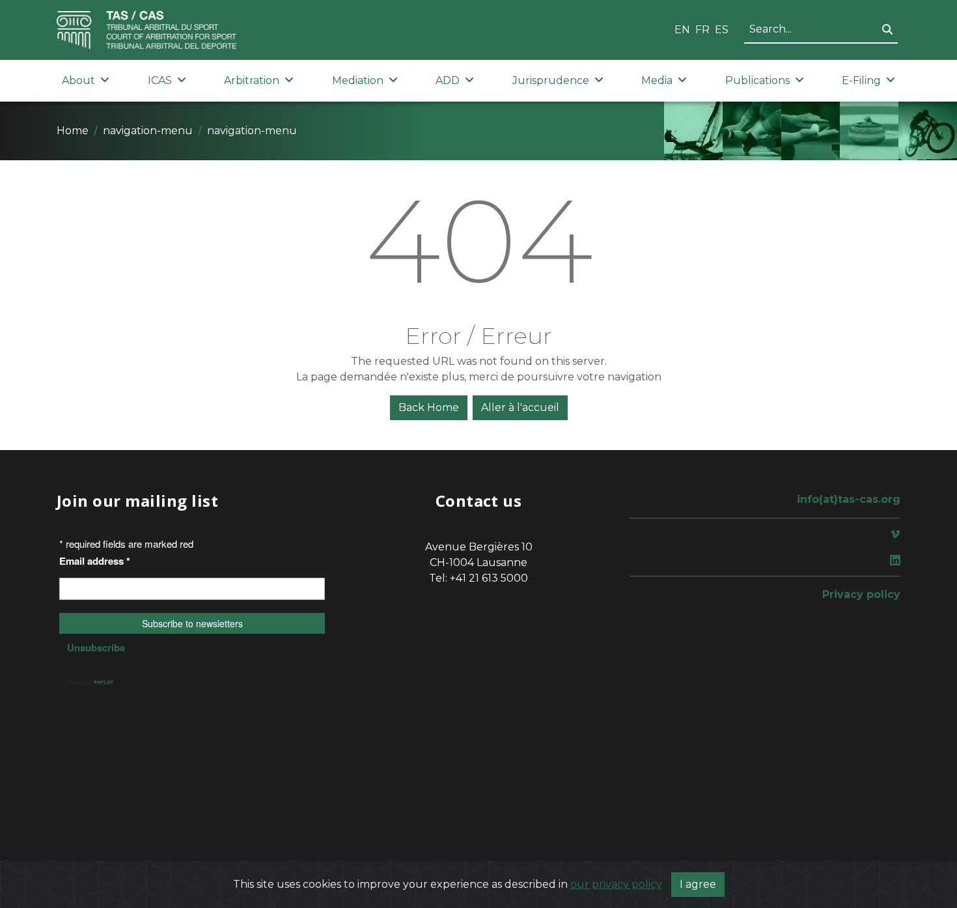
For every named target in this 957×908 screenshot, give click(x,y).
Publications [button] (757, 80)
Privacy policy (861, 594)
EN (682, 29)
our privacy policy (616, 884)
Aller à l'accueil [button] (520, 407)
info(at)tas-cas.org (848, 499)
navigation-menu (148, 130)
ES (721, 29)
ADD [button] (448, 80)
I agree (698, 884)
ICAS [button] (160, 80)
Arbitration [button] (251, 80)
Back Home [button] (428, 407)
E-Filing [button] (861, 80)
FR (702, 29)
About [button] (78, 80)
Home (73, 130)
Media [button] (657, 80)
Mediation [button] (357, 80)
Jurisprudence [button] (550, 80)
